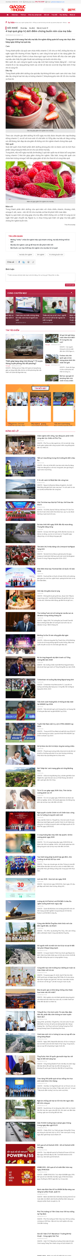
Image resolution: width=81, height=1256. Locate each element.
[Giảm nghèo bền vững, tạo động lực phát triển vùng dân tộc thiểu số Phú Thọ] (20, 444)
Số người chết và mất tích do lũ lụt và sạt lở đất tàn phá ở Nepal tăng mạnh (55, 947)
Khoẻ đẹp (24, 28)
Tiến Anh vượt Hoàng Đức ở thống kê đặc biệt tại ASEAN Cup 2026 (40, 426)
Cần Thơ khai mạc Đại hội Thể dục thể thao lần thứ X (55, 503)
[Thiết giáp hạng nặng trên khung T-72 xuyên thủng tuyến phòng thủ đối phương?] (24, 346)
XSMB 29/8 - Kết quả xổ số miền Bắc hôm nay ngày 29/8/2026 (54, 1168)
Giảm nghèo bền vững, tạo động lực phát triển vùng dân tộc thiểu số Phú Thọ (55, 437)
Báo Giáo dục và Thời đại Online (17, 8)
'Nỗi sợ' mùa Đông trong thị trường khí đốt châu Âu (56, 459)
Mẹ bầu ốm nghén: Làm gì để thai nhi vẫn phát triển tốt (31, 245)
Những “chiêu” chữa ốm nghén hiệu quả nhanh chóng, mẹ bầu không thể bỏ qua (40, 241)
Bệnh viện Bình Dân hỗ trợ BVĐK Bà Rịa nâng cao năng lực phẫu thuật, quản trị (55, 317)
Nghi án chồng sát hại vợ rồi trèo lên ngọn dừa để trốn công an (55, 1102)
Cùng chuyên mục (17, 293)
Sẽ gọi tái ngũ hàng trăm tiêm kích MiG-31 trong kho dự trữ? (67, 338)
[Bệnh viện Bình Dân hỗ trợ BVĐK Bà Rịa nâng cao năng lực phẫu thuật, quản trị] (55, 305)
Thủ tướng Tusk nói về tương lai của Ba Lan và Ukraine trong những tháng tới (55, 614)
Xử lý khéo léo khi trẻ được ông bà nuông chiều (55, 746)
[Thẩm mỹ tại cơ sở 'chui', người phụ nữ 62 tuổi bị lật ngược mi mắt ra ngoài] (28, 305)
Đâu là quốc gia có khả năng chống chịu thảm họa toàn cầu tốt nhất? (55, 991)
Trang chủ (8, 15)
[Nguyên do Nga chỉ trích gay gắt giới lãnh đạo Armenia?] (63, 407)
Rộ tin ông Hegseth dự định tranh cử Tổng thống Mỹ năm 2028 (53, 659)
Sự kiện (11, 22)
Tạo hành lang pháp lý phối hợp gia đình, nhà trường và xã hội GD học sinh (54, 858)
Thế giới (8, 366)
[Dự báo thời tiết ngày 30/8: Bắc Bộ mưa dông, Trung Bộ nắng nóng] (20, 533)
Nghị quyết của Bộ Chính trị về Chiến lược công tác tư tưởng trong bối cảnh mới (55, 814)
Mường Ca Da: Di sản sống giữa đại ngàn (52, 635)
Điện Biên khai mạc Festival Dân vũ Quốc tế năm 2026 (56, 570)
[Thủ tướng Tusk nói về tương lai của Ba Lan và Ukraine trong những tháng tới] (20, 622)
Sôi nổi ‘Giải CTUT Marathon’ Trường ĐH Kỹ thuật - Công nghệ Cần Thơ (54, 1235)
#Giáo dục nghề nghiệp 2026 (53, 22)
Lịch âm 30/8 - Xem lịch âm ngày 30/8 (51, 879)
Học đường (63, 15)
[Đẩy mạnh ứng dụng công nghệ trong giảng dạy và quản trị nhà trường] (17, 407)
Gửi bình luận (70, 285)
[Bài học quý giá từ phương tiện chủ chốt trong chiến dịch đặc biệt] (51, 379)
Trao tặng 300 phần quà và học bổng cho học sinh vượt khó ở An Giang (55, 1080)
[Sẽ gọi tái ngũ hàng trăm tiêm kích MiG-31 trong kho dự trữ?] (51, 338)
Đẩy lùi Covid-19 (42, 28)
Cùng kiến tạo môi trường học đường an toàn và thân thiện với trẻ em (56, 969)
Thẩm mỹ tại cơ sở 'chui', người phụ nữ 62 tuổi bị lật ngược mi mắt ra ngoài (27, 317)
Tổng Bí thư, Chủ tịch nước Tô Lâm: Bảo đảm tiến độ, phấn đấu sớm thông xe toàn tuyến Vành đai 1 (54, 1014)
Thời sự (23, 15)
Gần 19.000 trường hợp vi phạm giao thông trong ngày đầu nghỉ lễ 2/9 (54, 1124)
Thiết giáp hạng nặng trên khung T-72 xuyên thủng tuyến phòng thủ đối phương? (24, 362)
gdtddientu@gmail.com (57, 2)
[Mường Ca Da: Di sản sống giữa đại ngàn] (20, 644)
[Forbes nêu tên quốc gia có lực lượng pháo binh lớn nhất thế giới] (51, 358)
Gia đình (32, 28)
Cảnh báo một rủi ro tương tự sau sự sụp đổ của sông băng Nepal (56, 1035)
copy (33, 262)
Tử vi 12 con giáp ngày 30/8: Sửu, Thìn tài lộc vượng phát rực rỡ (54, 792)
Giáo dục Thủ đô (71, 9)
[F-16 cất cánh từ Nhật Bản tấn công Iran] (20, 489)
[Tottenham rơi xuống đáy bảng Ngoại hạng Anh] (20, 688)
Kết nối (46, 15)
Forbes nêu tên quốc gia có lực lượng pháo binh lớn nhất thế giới (67, 359)
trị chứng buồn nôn (56, 255)
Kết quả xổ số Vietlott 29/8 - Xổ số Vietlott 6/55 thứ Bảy (55, 1146)
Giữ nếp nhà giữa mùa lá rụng (48, 591)
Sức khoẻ (12, 28)
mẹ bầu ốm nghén (25, 255)
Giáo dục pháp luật (35, 15)
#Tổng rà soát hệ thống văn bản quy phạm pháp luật (29, 22)
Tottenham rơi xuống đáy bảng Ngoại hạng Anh (55, 680)
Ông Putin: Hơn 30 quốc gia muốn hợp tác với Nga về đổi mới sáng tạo (55, 1058)
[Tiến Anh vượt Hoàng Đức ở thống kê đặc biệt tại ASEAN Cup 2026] (40, 407)
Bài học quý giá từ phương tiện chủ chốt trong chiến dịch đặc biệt (67, 379)
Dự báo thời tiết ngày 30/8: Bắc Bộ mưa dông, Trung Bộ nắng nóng (55, 526)
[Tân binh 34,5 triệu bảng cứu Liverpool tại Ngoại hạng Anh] (20, 555)
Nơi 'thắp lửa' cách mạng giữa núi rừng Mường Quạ (55, 769)
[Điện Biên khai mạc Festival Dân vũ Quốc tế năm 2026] (20, 577)
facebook (19, 262)
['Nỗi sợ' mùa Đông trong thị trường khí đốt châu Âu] (20, 467)
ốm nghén (40, 255)
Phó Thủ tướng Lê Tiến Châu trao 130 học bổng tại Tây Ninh (55, 1213)
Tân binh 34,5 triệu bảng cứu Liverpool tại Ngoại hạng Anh (56, 548)
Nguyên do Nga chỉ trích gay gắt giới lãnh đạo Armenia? (63, 426)
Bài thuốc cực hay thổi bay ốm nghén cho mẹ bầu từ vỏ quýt (34, 248)
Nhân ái (72, 15)
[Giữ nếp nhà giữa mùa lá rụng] (20, 600)
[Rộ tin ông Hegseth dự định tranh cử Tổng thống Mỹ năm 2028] (20, 666)
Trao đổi (54, 15)
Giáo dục (15, 15)
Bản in (28, 262)
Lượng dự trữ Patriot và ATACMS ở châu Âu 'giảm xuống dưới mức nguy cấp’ (54, 902)
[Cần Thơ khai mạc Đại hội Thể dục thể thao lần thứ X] (20, 511)
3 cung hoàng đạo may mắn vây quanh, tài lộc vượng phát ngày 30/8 (55, 836)
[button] (66, 292)
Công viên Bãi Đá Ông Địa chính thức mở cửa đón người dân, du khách (54, 925)
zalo (24, 262)
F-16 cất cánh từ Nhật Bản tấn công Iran (52, 480)
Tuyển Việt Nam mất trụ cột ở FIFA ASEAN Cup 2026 (55, 725)
